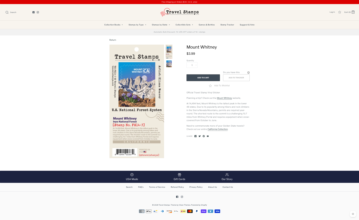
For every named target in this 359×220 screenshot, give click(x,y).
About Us (212, 187)
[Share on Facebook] (196, 136)
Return (112, 40)
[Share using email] (208, 136)
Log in (332, 12)
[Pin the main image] (204, 136)
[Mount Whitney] (136, 101)
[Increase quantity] (196, 65)
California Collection (218, 129)
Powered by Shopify (199, 205)
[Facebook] (34, 12)
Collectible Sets (184, 25)
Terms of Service (157, 187)
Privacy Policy (195, 187)
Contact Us (228, 187)
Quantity (190, 60)
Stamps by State (161, 25)
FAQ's (140, 187)
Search (129, 187)
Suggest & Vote (247, 25)
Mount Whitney (224, 98)
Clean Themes (184, 205)
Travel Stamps (164, 205)
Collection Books (113, 25)
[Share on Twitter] (200, 136)
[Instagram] (38, 12)
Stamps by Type (137, 25)
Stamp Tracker (227, 25)
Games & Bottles (207, 25)
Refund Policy (177, 187)
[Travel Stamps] (179, 8)
